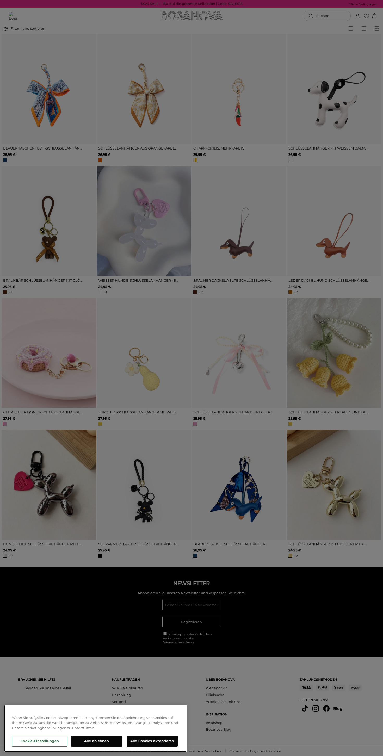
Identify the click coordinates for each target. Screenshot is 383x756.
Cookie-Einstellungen (40, 741)
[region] (95, 728)
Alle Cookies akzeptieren (152, 741)
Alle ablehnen (96, 741)
